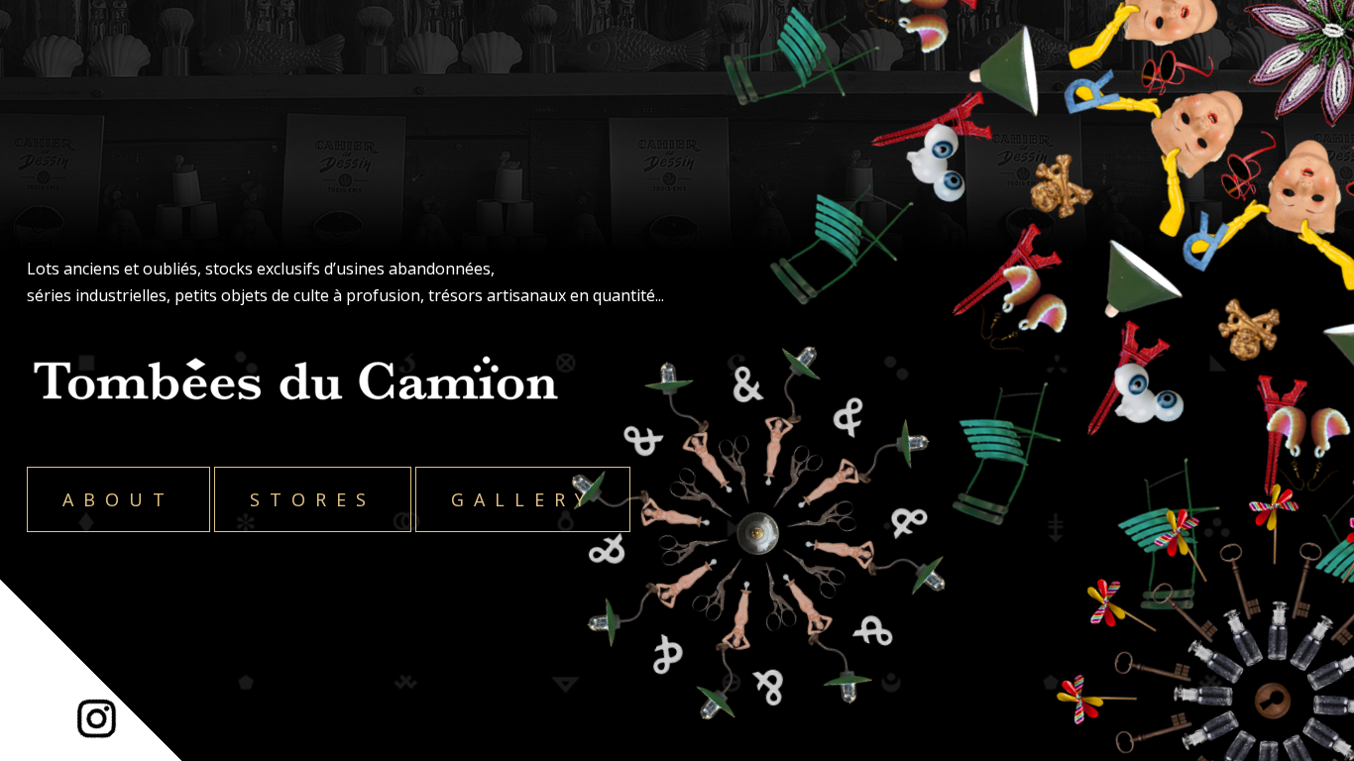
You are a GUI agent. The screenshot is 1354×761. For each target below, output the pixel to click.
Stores (313, 499)
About (118, 499)
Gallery (523, 499)
